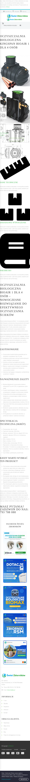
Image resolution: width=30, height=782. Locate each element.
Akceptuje (23, 779)
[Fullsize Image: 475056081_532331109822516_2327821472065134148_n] (15, 625)
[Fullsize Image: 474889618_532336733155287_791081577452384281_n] (15, 652)
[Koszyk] (10, 23)
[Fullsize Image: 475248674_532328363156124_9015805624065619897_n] (15, 571)
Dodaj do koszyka (16, 139)
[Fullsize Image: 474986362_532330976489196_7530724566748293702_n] (15, 598)
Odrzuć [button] (8, 7)
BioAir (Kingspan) (4, 133)
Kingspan (2, 135)
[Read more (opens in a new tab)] (7, 11)
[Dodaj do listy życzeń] (1, 128)
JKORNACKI (10, 746)
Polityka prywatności (6, 779)
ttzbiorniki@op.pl (11, 690)
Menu (20, 25)
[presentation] (1, 120)
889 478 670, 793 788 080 (13, 687)
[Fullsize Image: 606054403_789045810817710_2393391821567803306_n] (15, 543)
